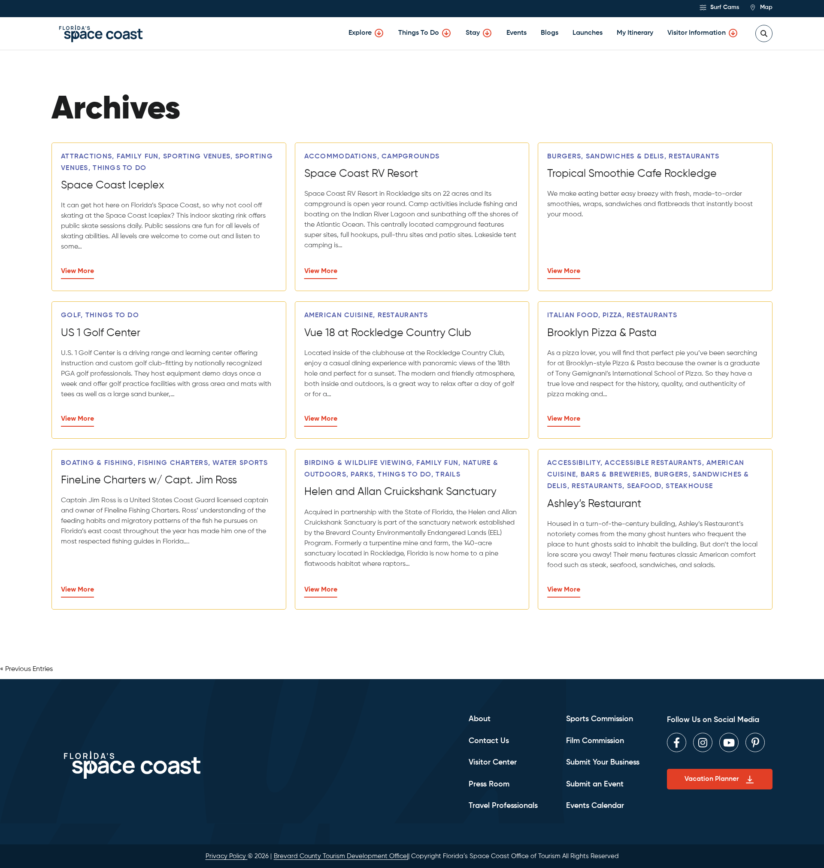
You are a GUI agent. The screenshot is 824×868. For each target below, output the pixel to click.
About (480, 719)
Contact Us (489, 741)
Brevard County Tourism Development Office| (341, 856)
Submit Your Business (602, 762)
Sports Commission (599, 719)
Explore (360, 33)
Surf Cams (724, 7)
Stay (473, 33)
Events (516, 33)
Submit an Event (595, 784)
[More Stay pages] (487, 33)
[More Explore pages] (379, 33)
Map (765, 7)
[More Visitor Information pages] (733, 33)
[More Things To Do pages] (446, 33)
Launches (588, 33)
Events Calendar (595, 806)
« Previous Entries (26, 669)
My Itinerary (635, 33)
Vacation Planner (712, 779)
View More (77, 271)
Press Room (489, 784)
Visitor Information (696, 33)
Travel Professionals (503, 806)
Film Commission (595, 741)
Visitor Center (493, 762)
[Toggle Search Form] (763, 33)
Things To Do (418, 33)
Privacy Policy (227, 856)
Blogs (549, 33)
